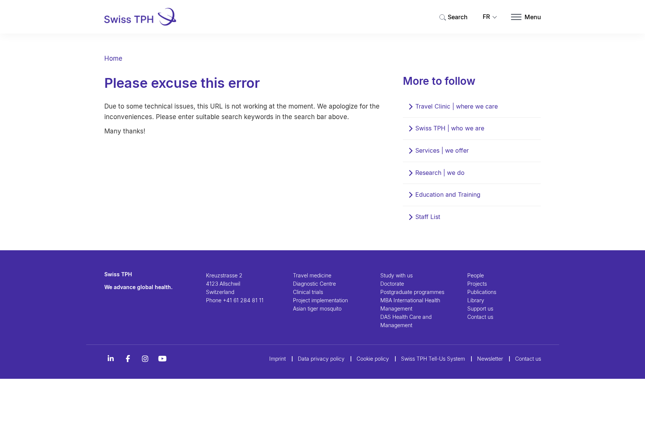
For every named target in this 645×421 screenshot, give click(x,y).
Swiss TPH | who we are (449, 128)
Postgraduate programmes (412, 292)
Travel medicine (312, 275)
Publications (481, 292)
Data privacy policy (321, 358)
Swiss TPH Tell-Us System (433, 358)
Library (475, 300)
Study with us (396, 275)
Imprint (277, 358)
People (475, 275)
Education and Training (447, 194)
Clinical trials (308, 292)
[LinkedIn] (110, 358)
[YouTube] (162, 358)
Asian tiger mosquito (317, 308)
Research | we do (440, 172)
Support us (480, 308)
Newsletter (490, 358)
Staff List (427, 216)
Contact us (480, 317)
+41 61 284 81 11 (243, 300)
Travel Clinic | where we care (456, 106)
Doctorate (392, 283)
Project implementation (320, 300)
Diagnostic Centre (314, 283)
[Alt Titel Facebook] (128, 358)
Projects (477, 283)
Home (113, 58)
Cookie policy (373, 358)
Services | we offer (442, 150)
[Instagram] (145, 358)
